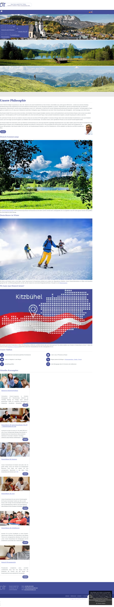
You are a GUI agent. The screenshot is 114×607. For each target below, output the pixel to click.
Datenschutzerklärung (93, 599)
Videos (106, 596)
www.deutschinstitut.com (30, 589)
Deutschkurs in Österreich (12, 346)
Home (1, 11)
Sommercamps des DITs (7, 210)
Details (25, 405)
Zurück (3, 131)
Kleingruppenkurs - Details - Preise (73, 359)
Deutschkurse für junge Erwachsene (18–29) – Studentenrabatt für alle (14, 425)
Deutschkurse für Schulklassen (10, 528)
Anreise (67, 595)
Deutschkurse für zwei (8, 493)
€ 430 (17, 471)
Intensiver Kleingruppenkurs (9, 390)
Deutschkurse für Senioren (9, 459)
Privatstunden (5, 37)
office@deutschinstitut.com (31, 587)
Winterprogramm (63, 282)
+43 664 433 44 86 (29, 586)
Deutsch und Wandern (7, 30)
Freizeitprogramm (7, 20)
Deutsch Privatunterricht (8, 562)
